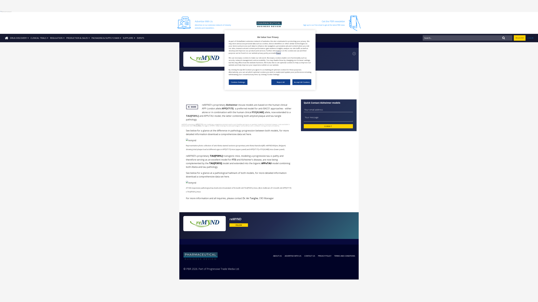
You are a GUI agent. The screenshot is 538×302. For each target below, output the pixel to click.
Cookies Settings (238, 82)
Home (6, 38)
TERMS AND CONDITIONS (344, 256)
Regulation (56, 38)
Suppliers (128, 38)
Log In (530, 38)
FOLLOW (239, 225)
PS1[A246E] (197, 126)
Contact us (309, 256)
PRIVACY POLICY (324, 256)
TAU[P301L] (216, 155)
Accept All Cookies (302, 82)
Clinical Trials (38, 38)
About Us (277, 256)
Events (140, 38)
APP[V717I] (199, 124)
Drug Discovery (18, 38)
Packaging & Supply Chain (105, 38)
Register (520, 38)
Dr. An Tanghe (250, 198)
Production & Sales (77, 38)
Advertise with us (293, 256)
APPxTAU (266, 163)
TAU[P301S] (215, 163)
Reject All (281, 82)
